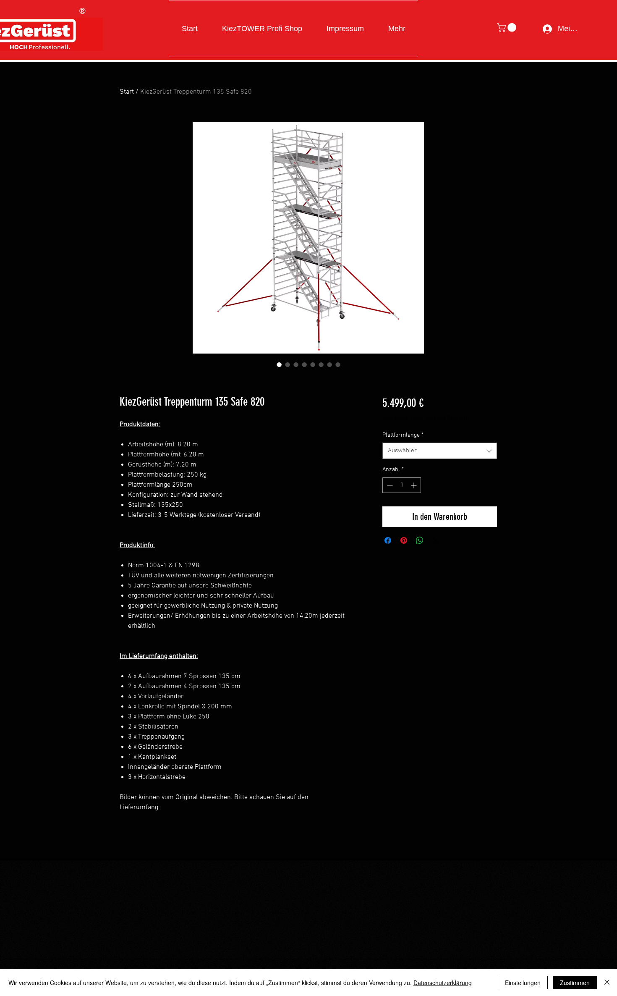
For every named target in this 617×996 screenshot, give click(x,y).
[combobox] (439, 451)
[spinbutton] (401, 485)
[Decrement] (389, 485)
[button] (507, 27)
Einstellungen (523, 982)
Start (127, 92)
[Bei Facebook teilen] (388, 540)
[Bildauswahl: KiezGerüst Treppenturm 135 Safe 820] (279, 364)
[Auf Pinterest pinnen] (404, 540)
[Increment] (414, 485)
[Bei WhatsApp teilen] (420, 540)
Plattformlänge (403, 435)
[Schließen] (607, 982)
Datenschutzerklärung (442, 982)
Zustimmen (575, 982)
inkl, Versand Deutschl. (441, 418)
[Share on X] (436, 540)
